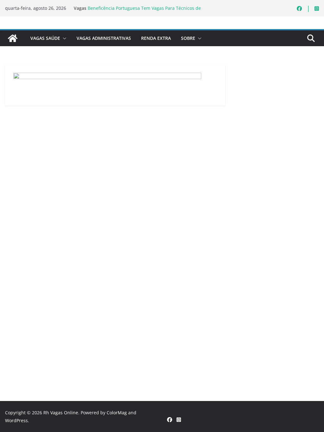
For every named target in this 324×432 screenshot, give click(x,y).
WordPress (16, 420)
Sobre (188, 38)
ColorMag (117, 413)
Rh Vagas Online (60, 413)
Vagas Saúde (45, 38)
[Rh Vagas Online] (13, 38)
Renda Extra (156, 38)
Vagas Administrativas (104, 38)
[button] (63, 38)
